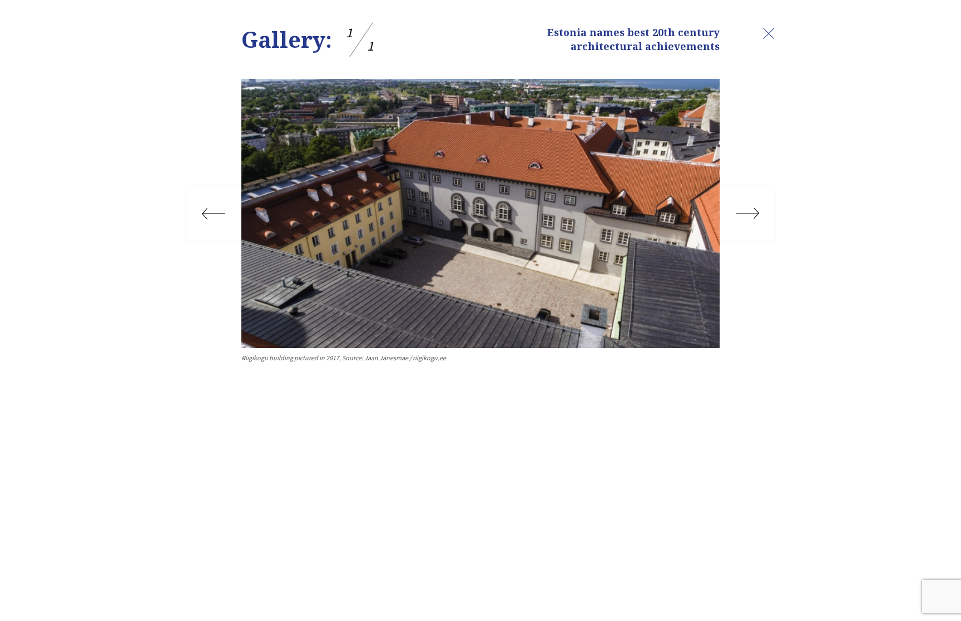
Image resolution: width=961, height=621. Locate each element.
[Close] (768, 33)
